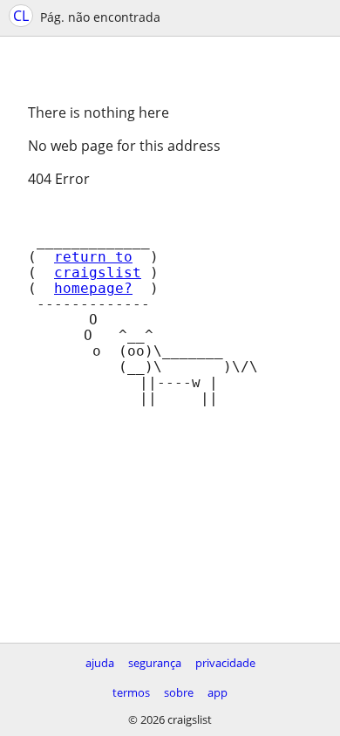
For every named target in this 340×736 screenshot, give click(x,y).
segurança (154, 663)
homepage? (93, 288)
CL (21, 15)
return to (93, 257)
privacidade (225, 663)
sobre (179, 692)
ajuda (99, 663)
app (217, 692)
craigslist (97, 273)
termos (131, 692)
